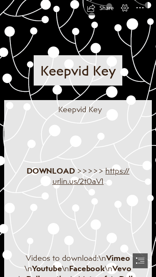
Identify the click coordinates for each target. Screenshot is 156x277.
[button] (100, 7)
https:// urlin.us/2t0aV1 (90, 175)
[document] (78, 138)
